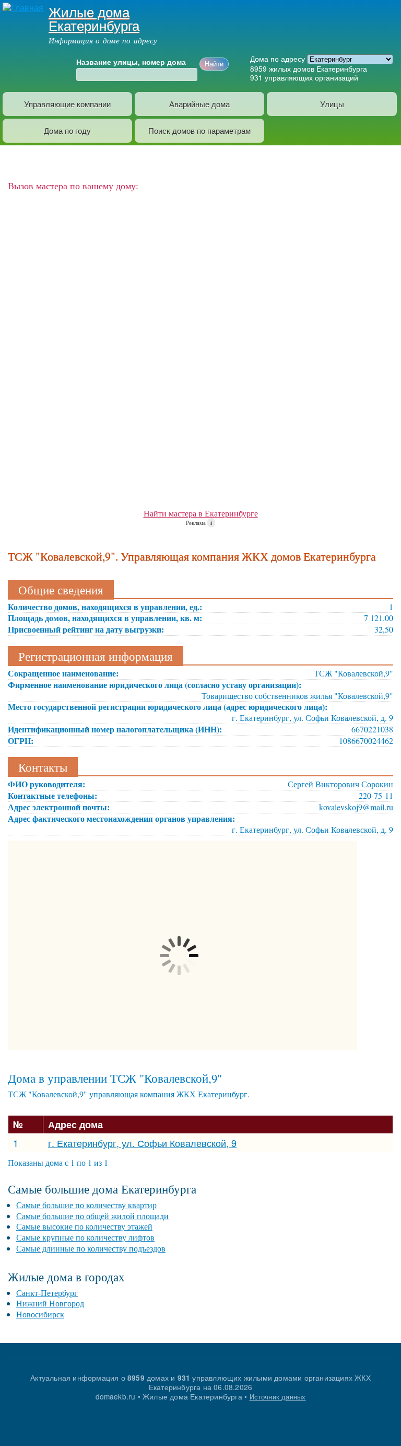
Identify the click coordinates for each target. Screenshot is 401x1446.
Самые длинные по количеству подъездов (91, 1248)
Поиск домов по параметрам (199, 130)
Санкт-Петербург (47, 1292)
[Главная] (21, 7)
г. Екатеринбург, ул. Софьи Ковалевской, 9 (142, 1143)
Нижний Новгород (50, 1303)
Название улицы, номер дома (131, 62)
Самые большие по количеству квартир (86, 1204)
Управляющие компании (67, 103)
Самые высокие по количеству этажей (84, 1226)
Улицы (332, 103)
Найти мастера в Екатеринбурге (201, 513)
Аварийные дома (199, 103)
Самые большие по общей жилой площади (92, 1215)
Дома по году (67, 130)
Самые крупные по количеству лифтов (85, 1237)
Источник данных (278, 1397)
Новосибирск (40, 1314)
